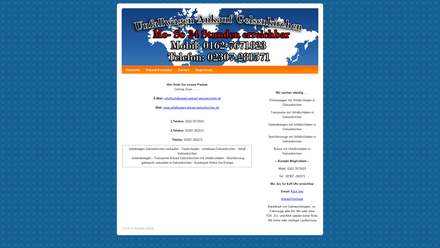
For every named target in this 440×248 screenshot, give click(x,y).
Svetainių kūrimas (144, 228)
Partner (184, 70)
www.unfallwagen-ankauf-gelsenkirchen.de (191, 107)
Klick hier (297, 191)
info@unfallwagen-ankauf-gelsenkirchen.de (192, 98)
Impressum (203, 70)
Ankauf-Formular (159, 70)
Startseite (133, 70)
